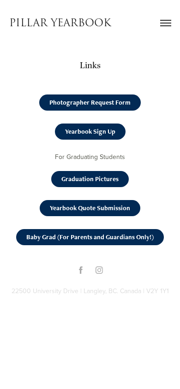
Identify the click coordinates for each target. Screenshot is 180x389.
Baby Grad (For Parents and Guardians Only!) (90, 237)
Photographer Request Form (90, 102)
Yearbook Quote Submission (90, 208)
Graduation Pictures (90, 179)
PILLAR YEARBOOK (60, 23)
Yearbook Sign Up (90, 131)
